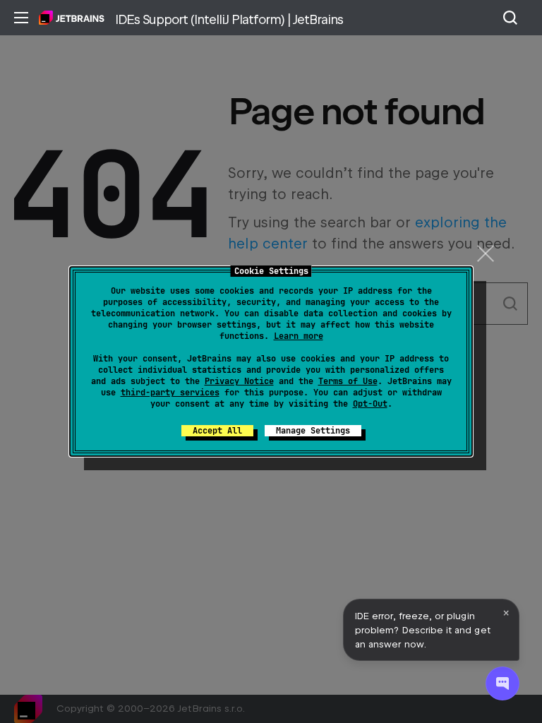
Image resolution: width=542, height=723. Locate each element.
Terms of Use (348, 381)
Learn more (298, 336)
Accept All (217, 430)
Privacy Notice (239, 381)
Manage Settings (313, 430)
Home (71, 18)
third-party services (170, 392)
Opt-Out (370, 404)
